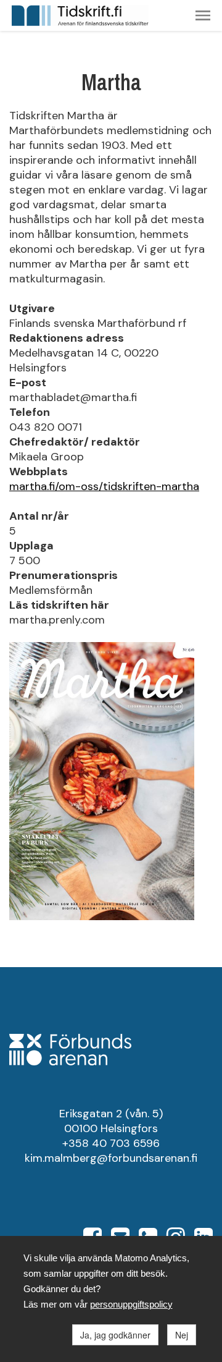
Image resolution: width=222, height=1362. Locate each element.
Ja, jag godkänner (115, 1335)
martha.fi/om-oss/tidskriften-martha (104, 486)
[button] (203, 15)
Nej (181, 1335)
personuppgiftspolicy (131, 1304)
